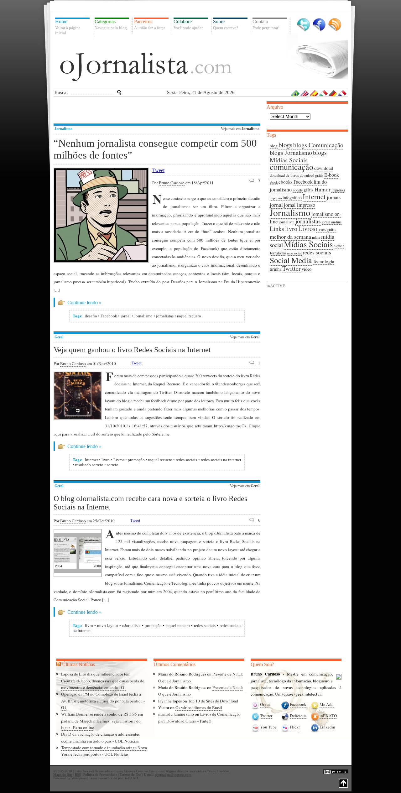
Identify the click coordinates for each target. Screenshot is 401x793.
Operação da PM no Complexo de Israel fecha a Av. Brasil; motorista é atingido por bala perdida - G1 (103, 700)
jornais (334, 197)
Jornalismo (63, 129)
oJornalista (131, 625)
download (323, 168)
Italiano (323, 93)
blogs (285, 144)
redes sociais (186, 459)
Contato (266, 24)
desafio (91, 316)
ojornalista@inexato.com (173, 774)
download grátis (311, 175)
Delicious (298, 715)
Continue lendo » (84, 302)
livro (106, 459)
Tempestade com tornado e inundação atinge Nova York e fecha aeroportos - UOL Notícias (104, 751)
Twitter (303, 25)
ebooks (286, 182)
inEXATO (328, 715)
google (298, 190)
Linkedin (327, 727)
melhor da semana (290, 236)
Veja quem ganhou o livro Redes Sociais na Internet (132, 350)
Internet (91, 459)
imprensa (338, 190)
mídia (316, 237)
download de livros (284, 175)
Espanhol (314, 93)
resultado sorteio (89, 464)
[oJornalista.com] (146, 66)
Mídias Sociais (308, 243)
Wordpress (78, 778)
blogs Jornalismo (291, 152)
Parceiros (149, 24)
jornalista (286, 222)
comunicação (291, 166)
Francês (342, 93)
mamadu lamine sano (176, 714)
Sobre (225, 24)
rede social (294, 253)
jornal (126, 316)
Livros (118, 459)
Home (68, 27)
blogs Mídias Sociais (298, 156)
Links (277, 228)
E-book (331, 174)
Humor (323, 189)
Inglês (305, 93)
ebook (274, 182)
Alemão (333, 93)
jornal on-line (331, 222)
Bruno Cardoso (172, 182)
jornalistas (165, 316)
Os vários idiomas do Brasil (198, 707)
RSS (335, 25)
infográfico (292, 198)
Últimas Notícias (78, 664)
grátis (309, 190)
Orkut (265, 704)
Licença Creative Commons (144, 771)
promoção (136, 459)
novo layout (107, 625)
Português (295, 93)
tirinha (275, 269)
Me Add (327, 704)
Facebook (319, 25)
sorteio (112, 464)
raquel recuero (189, 316)
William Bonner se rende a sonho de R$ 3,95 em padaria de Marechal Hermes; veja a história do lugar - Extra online (102, 720)
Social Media (291, 260)
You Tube (268, 727)
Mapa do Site (62, 774)
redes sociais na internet (221, 459)
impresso (276, 198)
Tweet (158, 170)
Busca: (61, 92)
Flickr (295, 727)
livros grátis (326, 229)
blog (274, 146)
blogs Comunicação (318, 145)
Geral (59, 337)
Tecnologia (323, 261)
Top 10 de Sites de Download (213, 701)
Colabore (188, 24)
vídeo (306, 269)
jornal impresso (299, 204)
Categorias (111, 24)
